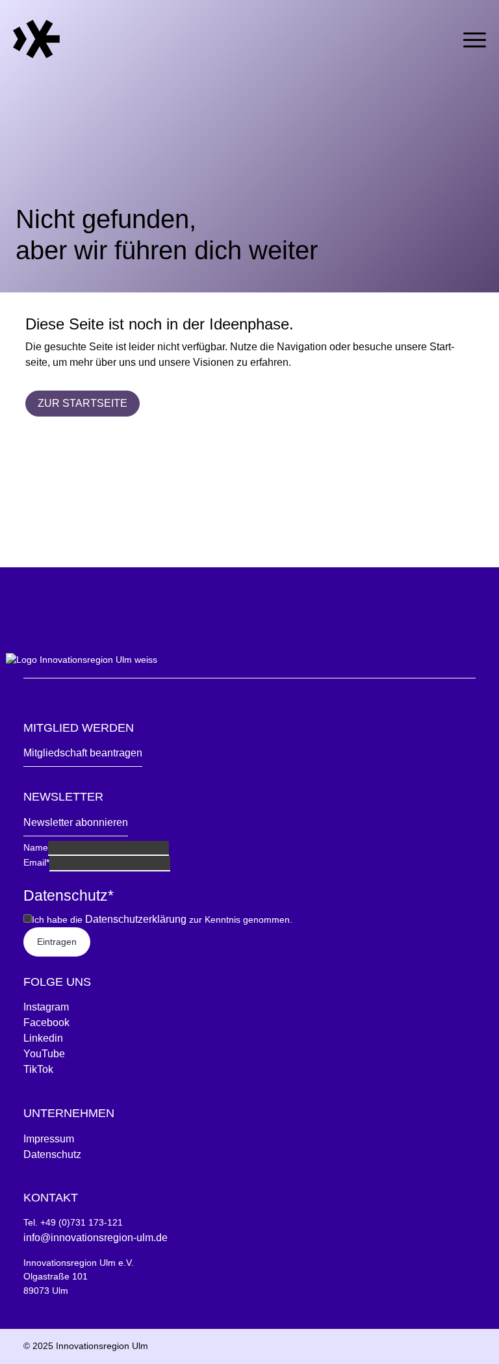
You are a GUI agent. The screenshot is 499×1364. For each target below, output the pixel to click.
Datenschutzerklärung (135, 919)
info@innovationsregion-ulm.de (95, 1237)
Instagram (46, 1006)
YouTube (44, 1053)
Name (35, 847)
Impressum (48, 1138)
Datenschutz (52, 1154)
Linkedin (43, 1038)
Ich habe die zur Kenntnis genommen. (162, 919)
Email (36, 862)
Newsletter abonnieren (75, 822)
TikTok (38, 1069)
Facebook (46, 1022)
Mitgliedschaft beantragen (82, 752)
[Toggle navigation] (474, 37)
